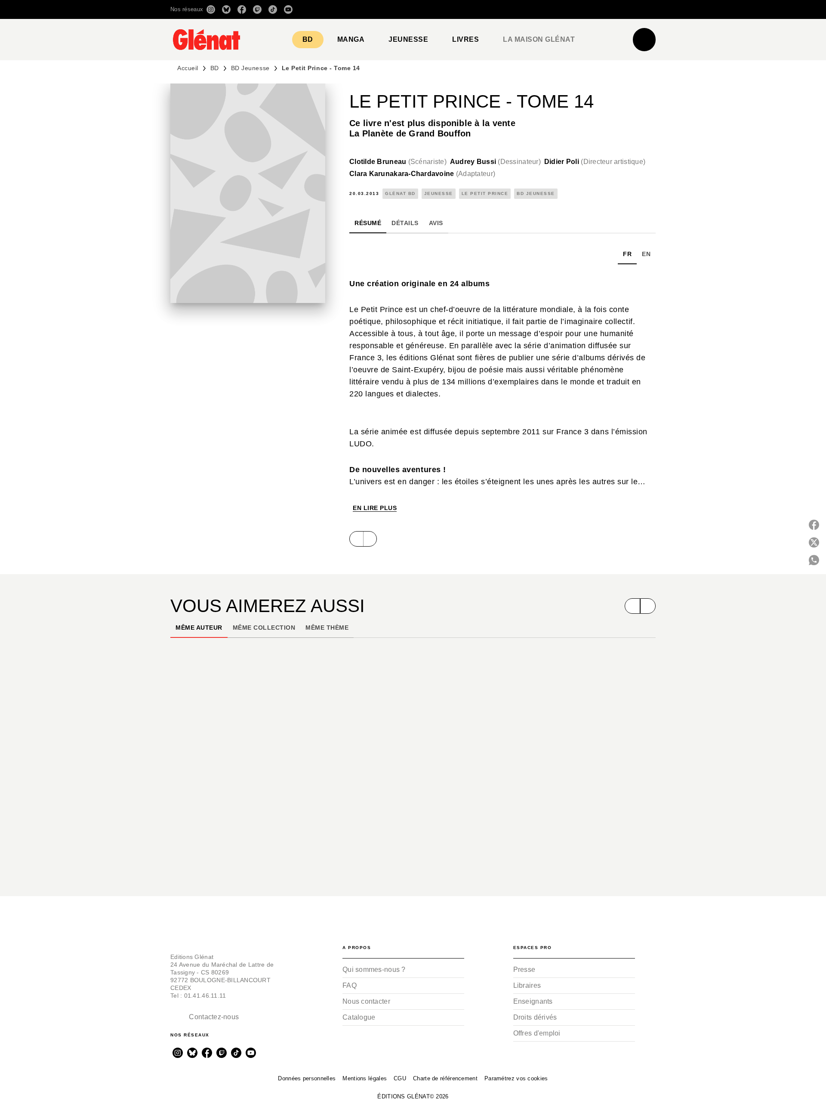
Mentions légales (364, 1078)
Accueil (187, 68)
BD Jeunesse (250, 68)
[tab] (308, 39)
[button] (534, 9)
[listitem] (211, 9)
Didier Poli (594, 161)
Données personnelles (307, 1078)
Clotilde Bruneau (398, 161)
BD (214, 68)
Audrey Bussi (495, 161)
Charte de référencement (445, 1078)
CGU (400, 1078)
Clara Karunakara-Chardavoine (422, 173)
